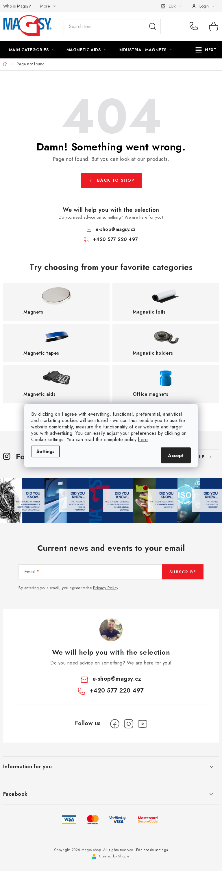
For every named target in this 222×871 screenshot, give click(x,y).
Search (153, 26)
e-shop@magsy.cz (116, 229)
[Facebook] (114, 723)
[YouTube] (142, 723)
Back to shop (115, 180)
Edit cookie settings (152, 849)
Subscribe (182, 572)
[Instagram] (128, 723)
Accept (176, 455)
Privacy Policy (105, 588)
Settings (45, 451)
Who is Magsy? (17, 6)
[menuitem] (31, 49)
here (143, 439)
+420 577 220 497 (195, 27)
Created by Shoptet (114, 856)
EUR (172, 6)
